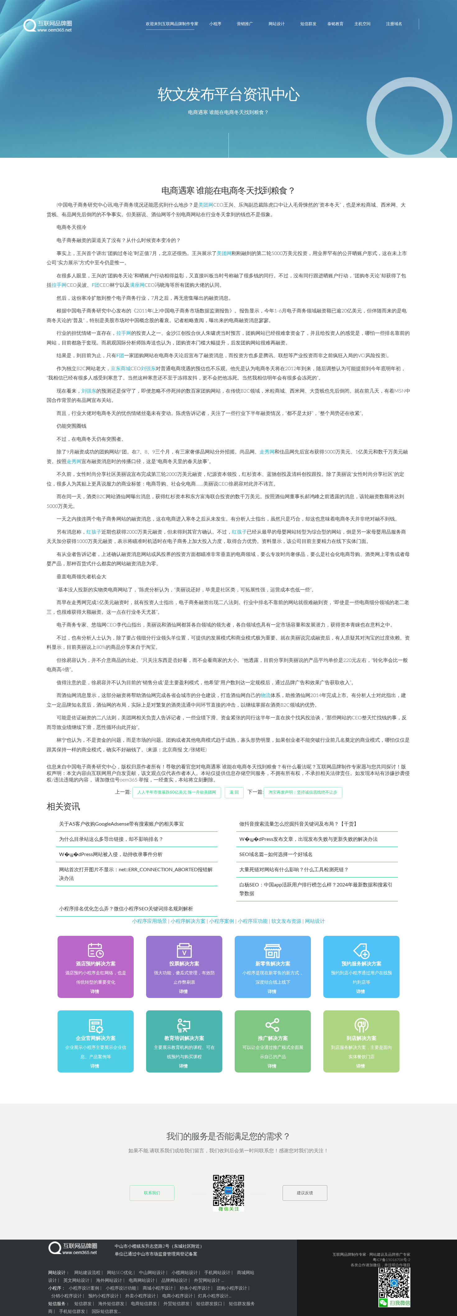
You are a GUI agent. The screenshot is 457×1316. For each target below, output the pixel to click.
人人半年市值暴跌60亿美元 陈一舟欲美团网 (176, 792)
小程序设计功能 (121, 1288)
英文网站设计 (76, 1280)
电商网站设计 (142, 1280)
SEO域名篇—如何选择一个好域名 (276, 854)
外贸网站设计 (207, 1280)
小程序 (215, 24)
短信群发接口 (209, 1304)
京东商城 (121, 368)
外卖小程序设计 (140, 1296)
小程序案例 (221, 921)
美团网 (205, 205)
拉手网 (59, 285)
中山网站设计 (152, 1273)
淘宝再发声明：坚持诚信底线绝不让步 (303, 792)
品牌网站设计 (174, 1280)
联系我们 (152, 1193)
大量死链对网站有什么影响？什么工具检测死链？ (294, 869)
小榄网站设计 (185, 1273)
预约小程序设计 (103, 1296)
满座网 (137, 285)
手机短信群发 (72, 1311)
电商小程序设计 (177, 1296)
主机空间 (362, 24)
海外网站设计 (109, 1280)
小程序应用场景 (149, 921)
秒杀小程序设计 (195, 1288)
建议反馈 (305, 1193)
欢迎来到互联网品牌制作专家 (172, 24)
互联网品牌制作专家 (349, 1254)
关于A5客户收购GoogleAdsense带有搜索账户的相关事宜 (121, 824)
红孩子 (93, 532)
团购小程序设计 (232, 1288)
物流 (265, 695)
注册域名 (394, 24)
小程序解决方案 (188, 921)
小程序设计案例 (84, 1288)
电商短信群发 (144, 1304)
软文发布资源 (286, 921)
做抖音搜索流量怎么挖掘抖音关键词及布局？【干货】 (299, 824)
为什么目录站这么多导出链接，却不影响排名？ (111, 839)
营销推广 (245, 24)
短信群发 (308, 24)
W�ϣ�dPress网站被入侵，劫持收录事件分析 (111, 854)
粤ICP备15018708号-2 (391, 1260)
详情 (94, 992)
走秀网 (267, 451)
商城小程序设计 (158, 1288)
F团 (95, 285)
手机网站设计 (217, 1273)
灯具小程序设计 (213, 1296)
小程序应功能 (253, 921)
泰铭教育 (335, 24)
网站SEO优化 (119, 1273)
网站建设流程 (87, 1273)
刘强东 (148, 368)
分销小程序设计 (66, 1296)
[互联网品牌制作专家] (48, 27)
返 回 (234, 792)
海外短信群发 (111, 1304)
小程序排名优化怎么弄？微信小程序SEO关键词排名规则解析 (126, 908)
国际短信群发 (105, 1311)
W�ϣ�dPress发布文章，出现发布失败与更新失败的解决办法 (308, 839)
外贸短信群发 (177, 1304)
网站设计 (277, 24)
